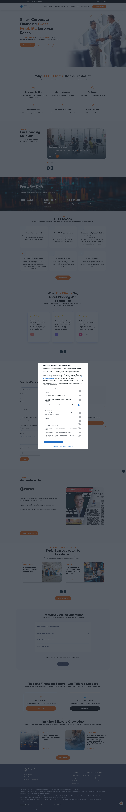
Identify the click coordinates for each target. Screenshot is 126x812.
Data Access (63, 446)
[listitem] (63, 388)
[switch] (79, 391)
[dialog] (63, 406)
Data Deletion (55, 446)
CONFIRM (53, 441)
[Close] (85, 365)
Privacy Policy (70, 446)
